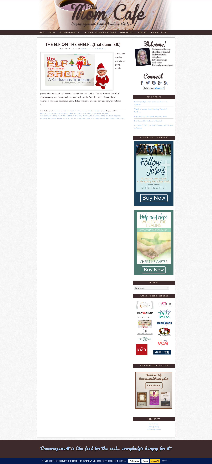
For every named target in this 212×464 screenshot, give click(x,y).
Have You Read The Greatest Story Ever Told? (150, 116)
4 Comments (99, 49)
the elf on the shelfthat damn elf (79, 118)
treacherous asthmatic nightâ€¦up (110, 118)
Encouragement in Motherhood (91, 111)
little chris (87, 116)
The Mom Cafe (107, 15)
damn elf (72, 113)
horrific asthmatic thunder (69, 116)
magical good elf (100, 116)
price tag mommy (55, 118)
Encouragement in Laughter (64, 111)
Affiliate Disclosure (154, 429)
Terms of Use (154, 424)
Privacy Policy (154, 426)
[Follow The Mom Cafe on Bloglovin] (154, 89)
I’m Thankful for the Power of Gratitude (148, 121)
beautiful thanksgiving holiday (53, 113)
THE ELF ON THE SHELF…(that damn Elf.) (82, 44)
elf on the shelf (84, 113)
